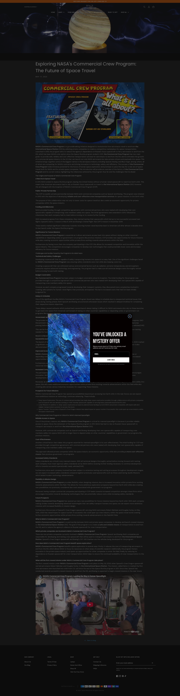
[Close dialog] (129, 316)
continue (111, 360)
